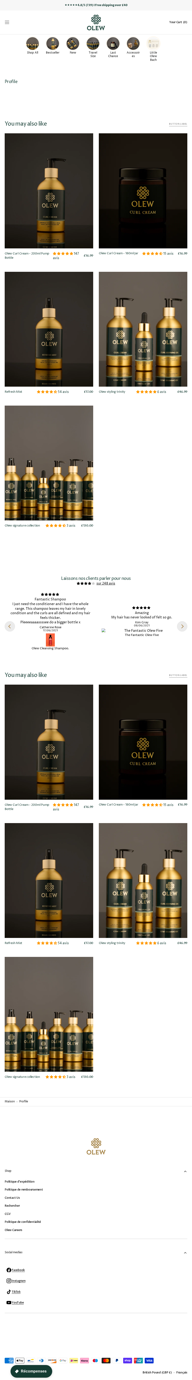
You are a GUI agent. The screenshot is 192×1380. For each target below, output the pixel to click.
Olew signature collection (22, 526)
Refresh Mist (13, 392)
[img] (86, 583)
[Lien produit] (49, 198)
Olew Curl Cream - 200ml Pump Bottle (27, 256)
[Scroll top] (186, 1374)
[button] (7, 22)
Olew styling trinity (112, 392)
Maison (10, 1102)
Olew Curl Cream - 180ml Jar (118, 253)
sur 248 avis (105, 583)
